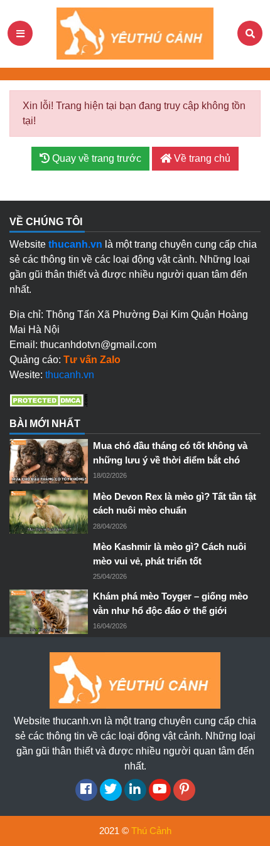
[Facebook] (86, 790)
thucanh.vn (69, 374)
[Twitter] (111, 790)
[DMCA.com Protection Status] (48, 399)
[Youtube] (160, 790)
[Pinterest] (184, 790)
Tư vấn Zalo (92, 359)
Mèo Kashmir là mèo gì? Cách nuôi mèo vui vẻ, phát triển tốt (169, 553)
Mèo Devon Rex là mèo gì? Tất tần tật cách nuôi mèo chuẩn (174, 503)
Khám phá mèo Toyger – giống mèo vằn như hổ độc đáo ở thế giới (170, 603)
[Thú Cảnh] (135, 33)
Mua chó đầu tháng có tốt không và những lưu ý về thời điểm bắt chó (170, 452)
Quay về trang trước (95, 158)
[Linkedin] (135, 790)
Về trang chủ (200, 158)
